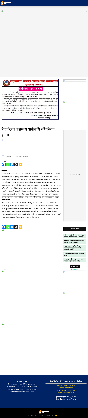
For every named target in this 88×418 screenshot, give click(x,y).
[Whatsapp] (8, 164)
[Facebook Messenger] (12, 164)
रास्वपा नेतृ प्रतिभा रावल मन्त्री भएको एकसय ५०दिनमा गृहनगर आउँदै (73, 260)
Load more (74, 266)
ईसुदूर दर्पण (9, 156)
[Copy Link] (20, 164)
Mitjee (57, 415)
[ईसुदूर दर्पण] (4, 156)
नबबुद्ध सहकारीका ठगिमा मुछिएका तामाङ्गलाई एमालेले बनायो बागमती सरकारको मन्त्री (72, 248)
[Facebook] (4, 164)
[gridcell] (32, 194)
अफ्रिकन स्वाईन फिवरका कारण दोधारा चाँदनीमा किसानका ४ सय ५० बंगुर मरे (74, 236)
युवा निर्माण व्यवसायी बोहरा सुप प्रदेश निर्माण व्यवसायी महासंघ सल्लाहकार (74, 241)
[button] (76, 3)
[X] (16, 164)
